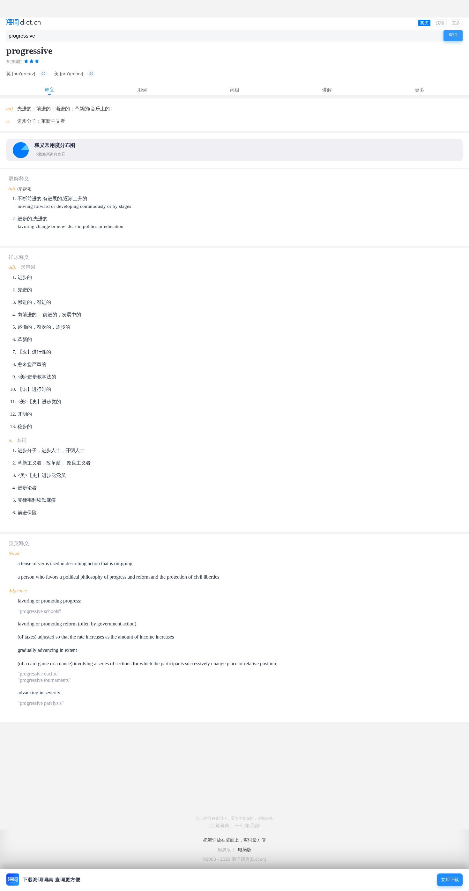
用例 (142, 89)
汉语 (440, 23)
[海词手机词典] (23, 22)
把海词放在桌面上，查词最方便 (234, 840)
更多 (456, 23)
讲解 (327, 89)
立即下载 (450, 879)
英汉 (424, 23)
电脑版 (244, 849)
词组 (234, 89)
